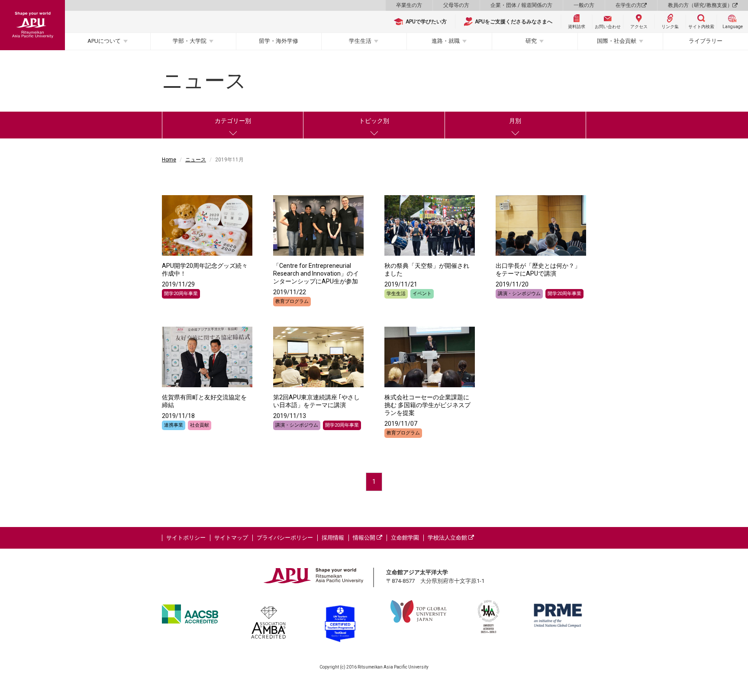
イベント (422, 293)
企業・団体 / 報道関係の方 (521, 5)
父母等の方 (456, 5)
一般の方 (584, 5)
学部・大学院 (189, 41)
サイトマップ (231, 537)
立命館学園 (405, 537)
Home (169, 160)
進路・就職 (446, 41)
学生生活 (360, 41)
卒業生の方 (409, 5)
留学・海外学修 (278, 41)
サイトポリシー (186, 537)
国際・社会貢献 (616, 41)
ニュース (195, 160)
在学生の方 (629, 5)
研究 (531, 41)
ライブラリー (705, 41)
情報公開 (365, 537)
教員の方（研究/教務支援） (700, 5)
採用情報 (333, 537)
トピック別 (374, 120)
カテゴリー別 (233, 120)
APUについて (104, 41)
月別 (515, 120)
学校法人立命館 (448, 537)
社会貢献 (199, 425)
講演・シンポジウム (519, 293)
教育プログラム (292, 301)
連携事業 (173, 425)
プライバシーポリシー (285, 537)
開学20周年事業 (181, 293)
